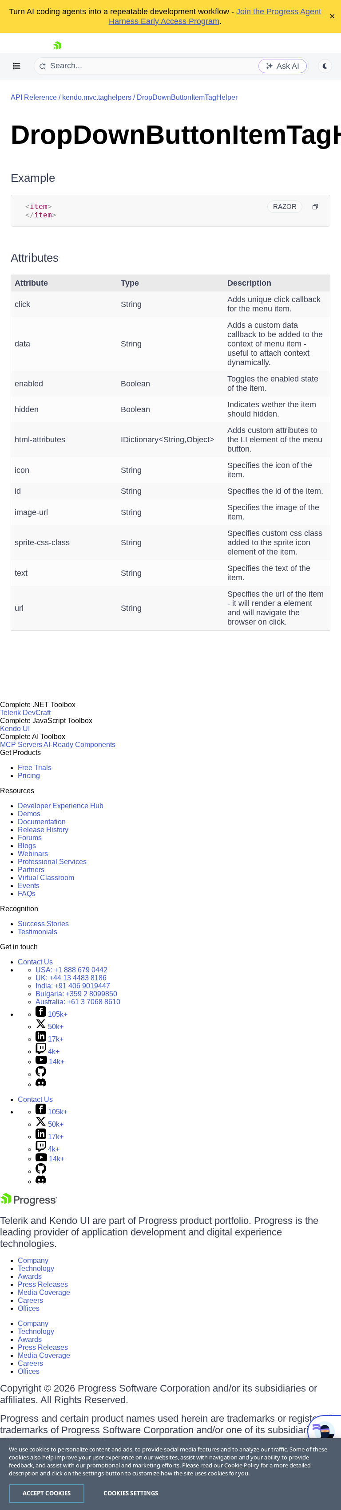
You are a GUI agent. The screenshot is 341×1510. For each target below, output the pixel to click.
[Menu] (17, 66)
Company (33, 1260)
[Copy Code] (315, 207)
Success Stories (43, 924)
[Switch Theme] (325, 66)
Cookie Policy (241, 1465)
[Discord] (41, 1084)
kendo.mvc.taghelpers (96, 97)
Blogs (27, 845)
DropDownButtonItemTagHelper (187, 97)
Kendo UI (15, 728)
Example (33, 178)
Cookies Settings (130, 1493)
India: (73, 986)
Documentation (42, 822)
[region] (170, 1474)
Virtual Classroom (46, 877)
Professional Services (52, 861)
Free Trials (35, 767)
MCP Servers (21, 744)
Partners (31, 869)
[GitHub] (41, 1074)
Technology (36, 1268)
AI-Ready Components (79, 744)
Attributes (35, 257)
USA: (71, 970)
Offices (29, 1308)
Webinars (33, 853)
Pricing (29, 775)
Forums (30, 838)
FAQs (27, 893)
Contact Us (35, 962)
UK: (71, 978)
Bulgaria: (76, 994)
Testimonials (37, 932)
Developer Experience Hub (60, 806)
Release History (43, 830)
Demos (29, 814)
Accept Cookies (47, 1493)
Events (29, 885)
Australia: (78, 1002)
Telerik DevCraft (25, 712)
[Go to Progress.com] (29, 1203)
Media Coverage (44, 1292)
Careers (30, 1300)
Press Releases (43, 1284)
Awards (30, 1276)
